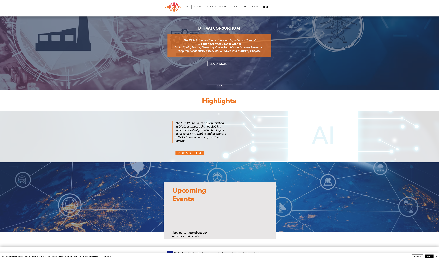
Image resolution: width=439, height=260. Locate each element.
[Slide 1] (217, 85)
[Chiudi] (436, 256)
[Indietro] (12, 53)
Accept (429, 256)
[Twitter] (267, 6)
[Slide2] (220, 157)
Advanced (417, 256)
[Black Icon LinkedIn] (263, 6)
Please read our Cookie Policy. (100, 256)
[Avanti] (426, 53)
